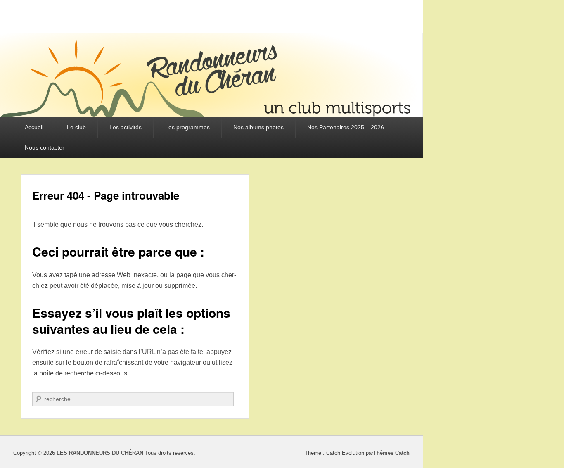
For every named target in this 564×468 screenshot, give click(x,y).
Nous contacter (44, 147)
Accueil (34, 127)
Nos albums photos (258, 127)
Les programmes (187, 127)
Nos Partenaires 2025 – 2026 (345, 127)
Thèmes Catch (391, 453)
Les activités (125, 127)
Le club (76, 127)
